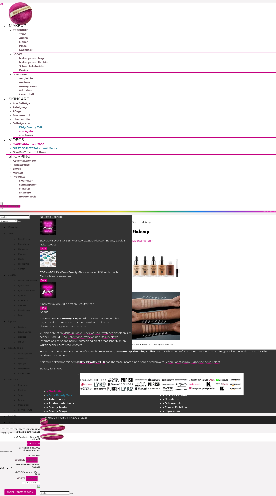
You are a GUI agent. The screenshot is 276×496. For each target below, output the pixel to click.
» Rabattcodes (55, 399)
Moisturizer (23, 405)
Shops (17, 169)
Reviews (25, 82)
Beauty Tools (27, 196)
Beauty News (28, 86)
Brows (21, 315)
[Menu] (1, 204)
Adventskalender (24, 161)
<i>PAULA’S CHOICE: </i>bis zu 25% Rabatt (27, 431)
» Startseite (54, 391)
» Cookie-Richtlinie (175, 407)
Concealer (23, 249)
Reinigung (20, 107)
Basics (23, 70)
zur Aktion (33, 443)
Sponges (22, 364)
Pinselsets (23, 359)
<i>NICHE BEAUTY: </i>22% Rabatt (29, 449)
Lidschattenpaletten (28, 281)
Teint (22, 34)
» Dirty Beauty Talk (59, 395)
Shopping (19, 156)
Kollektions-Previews (81, 337)
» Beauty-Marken (57, 407)
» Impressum (171, 411)
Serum (21, 400)
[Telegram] (1, 4)
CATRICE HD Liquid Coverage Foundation (152, 345)
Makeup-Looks (72, 333)
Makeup (17, 26)
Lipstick (22, 327)
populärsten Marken (237, 351)
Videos (16, 140)
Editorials (25, 90)
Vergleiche (26, 78)
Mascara (22, 305)
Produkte (19, 176)
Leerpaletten (24, 368)
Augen (23, 38)
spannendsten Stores (209, 351)
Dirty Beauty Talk (31, 127)
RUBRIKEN (20, 74)
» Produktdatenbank (60, 403)
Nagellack (26, 50)
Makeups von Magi (32, 58)
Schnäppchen (28, 184)
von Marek (26, 135)
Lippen (23, 42)
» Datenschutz (172, 403)
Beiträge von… (22, 123)
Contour (22, 269)
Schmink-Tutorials (31, 66)
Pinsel (23, 46)
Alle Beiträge (21, 103)
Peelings (22, 390)
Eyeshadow (23, 286)
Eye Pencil (23, 300)
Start (135, 222)
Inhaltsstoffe (21, 119)
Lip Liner (22, 342)
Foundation (24, 244)
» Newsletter (171, 399)
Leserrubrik (27, 94)
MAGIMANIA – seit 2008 (28, 144)
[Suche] (19, 221)
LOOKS (17, 54)
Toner (21, 395)
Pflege (17, 111)
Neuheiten (26, 180)
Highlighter (23, 264)
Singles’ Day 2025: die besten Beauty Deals (67, 304)
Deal (43, 248)
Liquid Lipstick (25, 332)
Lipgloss (22, 337)
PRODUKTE (20, 30)
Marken (18, 172)
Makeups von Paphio (33, 62)
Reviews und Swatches (98, 333)
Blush (21, 259)
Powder (22, 254)
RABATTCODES (10, 206)
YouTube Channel (72, 322)
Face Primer (24, 239)
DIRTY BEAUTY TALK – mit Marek (35, 148)
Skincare (19, 99)
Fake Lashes (24, 310)
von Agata (26, 131)
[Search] (1, 208)
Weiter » (35, 483)
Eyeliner (22, 295)
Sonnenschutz (22, 115)
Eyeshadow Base (26, 291)
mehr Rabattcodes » (20, 492)
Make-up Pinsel (25, 354)
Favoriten (13, 227)
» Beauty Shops (56, 411)
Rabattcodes (21, 165)
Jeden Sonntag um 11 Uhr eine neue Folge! (192, 362)
